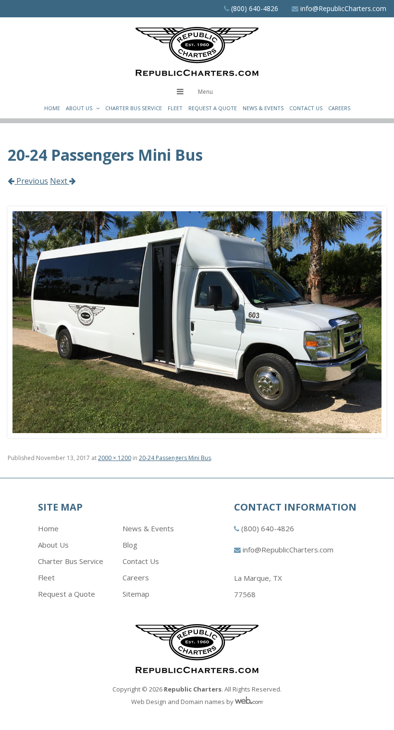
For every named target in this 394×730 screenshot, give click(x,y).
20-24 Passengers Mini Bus (175, 458)
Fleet (175, 108)
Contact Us (305, 108)
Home (52, 108)
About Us (79, 108)
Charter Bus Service (133, 108)
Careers (339, 108)
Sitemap (136, 594)
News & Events (263, 108)
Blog (130, 545)
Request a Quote (212, 108)
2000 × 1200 (114, 458)
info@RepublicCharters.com (343, 8)
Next (59, 181)
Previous (31, 181)
